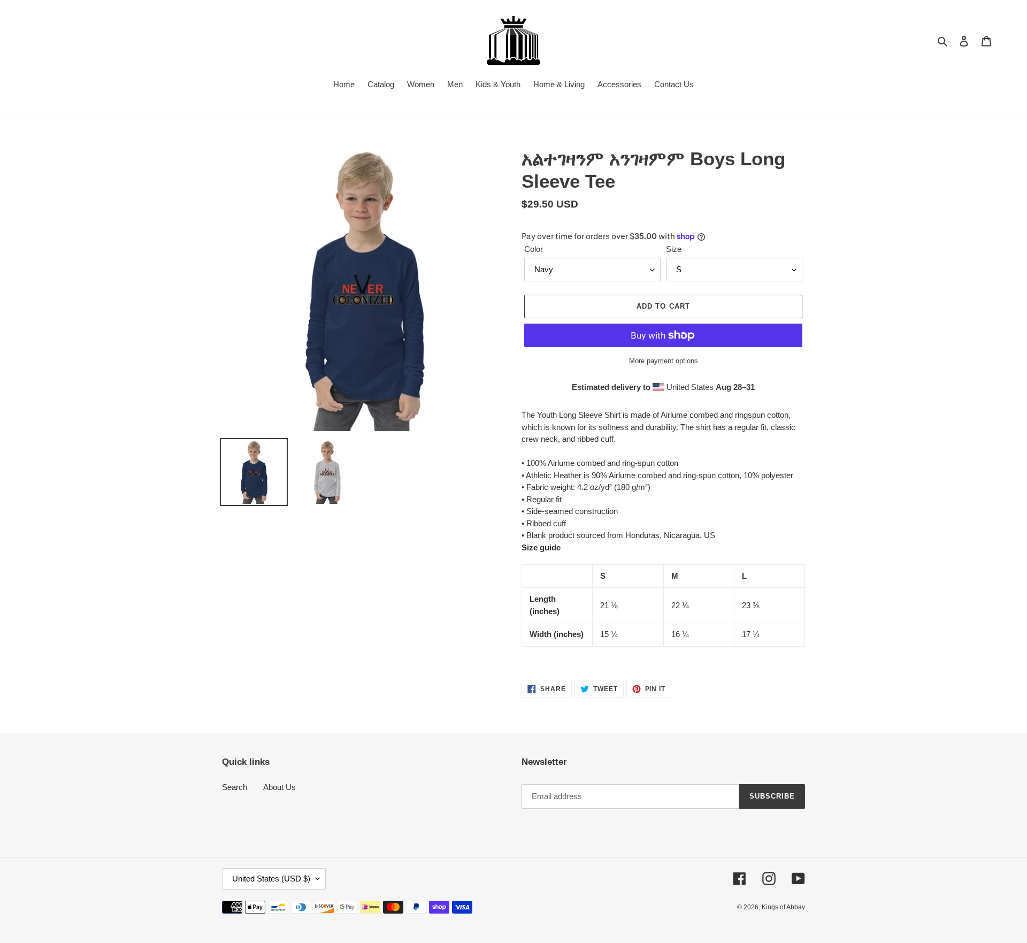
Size (673, 249)
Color (533, 249)
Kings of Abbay (783, 907)
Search (234, 787)
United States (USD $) (271, 878)
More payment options (663, 361)
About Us (279, 787)
